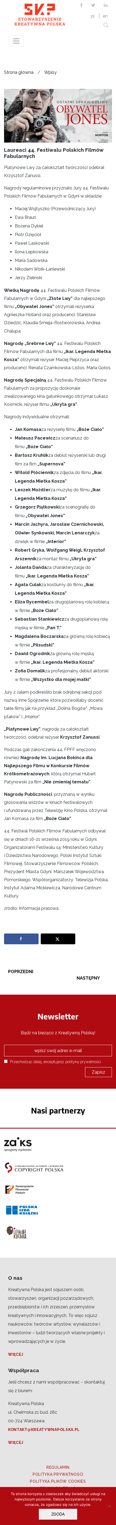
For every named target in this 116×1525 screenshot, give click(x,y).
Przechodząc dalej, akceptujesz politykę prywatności (55, 1061)
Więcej (15, 1354)
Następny (88, 978)
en (105, 16)
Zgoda (58, 1514)
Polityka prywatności (58, 1474)
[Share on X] (58, 938)
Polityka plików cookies (58, 1481)
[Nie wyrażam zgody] (109, 1506)
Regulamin (58, 1467)
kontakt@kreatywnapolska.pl (44, 1429)
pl (93, 16)
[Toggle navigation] (16, 41)
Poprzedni (20, 971)
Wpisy (50, 72)
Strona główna (18, 72)
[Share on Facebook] (21, 938)
